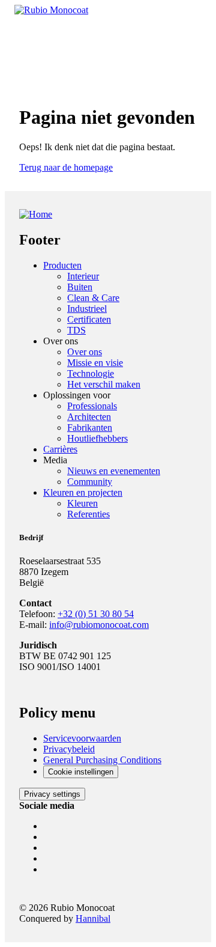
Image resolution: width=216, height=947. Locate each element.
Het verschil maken (103, 384)
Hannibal (93, 918)
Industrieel (87, 308)
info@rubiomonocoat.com (99, 625)
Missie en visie (95, 363)
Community (89, 482)
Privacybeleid (69, 749)
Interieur (83, 276)
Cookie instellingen (80, 771)
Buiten (79, 287)
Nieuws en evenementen (113, 471)
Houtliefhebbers (97, 438)
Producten (62, 265)
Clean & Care (93, 298)
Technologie (90, 373)
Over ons (84, 352)
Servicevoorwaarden (82, 738)
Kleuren (82, 503)
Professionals (92, 406)
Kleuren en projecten (82, 492)
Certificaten (89, 319)
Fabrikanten (89, 427)
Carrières (60, 449)
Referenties (88, 514)
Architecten (89, 417)
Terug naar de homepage (66, 167)
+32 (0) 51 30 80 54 (96, 614)
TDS (76, 330)
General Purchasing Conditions (102, 760)
